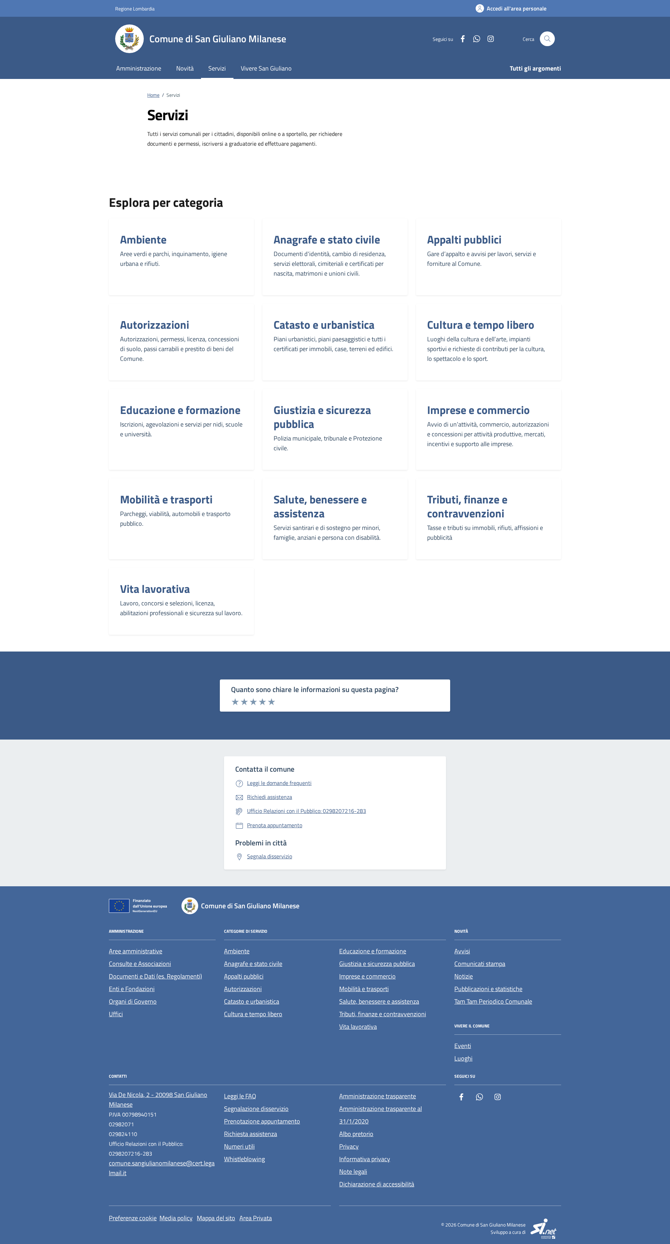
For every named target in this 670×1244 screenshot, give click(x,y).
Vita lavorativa (155, 589)
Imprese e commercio (478, 410)
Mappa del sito (216, 1218)
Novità (185, 68)
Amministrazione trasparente (377, 1096)
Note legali (353, 1171)
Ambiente (143, 239)
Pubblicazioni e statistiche (488, 989)
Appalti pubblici (464, 239)
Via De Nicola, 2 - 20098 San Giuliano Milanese (158, 1099)
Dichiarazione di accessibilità (376, 1184)
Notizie (463, 976)
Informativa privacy (364, 1159)
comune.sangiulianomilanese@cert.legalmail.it (162, 1168)
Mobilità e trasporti (166, 499)
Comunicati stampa (479, 963)
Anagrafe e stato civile (327, 239)
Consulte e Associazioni (140, 963)
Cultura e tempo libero (480, 325)
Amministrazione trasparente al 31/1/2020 (380, 1115)
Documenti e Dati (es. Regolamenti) (155, 976)
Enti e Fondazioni (132, 989)
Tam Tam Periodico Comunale (493, 1001)
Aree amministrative (135, 951)
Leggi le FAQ (240, 1096)
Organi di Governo (133, 1001)
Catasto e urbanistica (324, 325)
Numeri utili (239, 1146)
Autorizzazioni (154, 325)
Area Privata (255, 1218)
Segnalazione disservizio (256, 1108)
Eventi (462, 1045)
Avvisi (462, 951)
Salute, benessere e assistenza (320, 506)
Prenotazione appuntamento (262, 1121)
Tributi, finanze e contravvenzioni (467, 506)
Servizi (217, 68)
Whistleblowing (244, 1159)
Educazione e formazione (180, 410)
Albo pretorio (356, 1133)
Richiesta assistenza (250, 1133)
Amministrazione (138, 68)
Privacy (349, 1146)
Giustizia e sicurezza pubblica (322, 417)
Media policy (176, 1218)
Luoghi (463, 1058)
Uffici (116, 1014)
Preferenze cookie (133, 1218)
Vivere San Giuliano (266, 68)
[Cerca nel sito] (547, 38)
